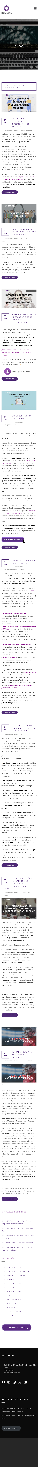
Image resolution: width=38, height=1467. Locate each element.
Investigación (26, 130)
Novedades (12, 1304)
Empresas (24, 238)
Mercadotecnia (26, 1061)
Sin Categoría (14, 1312)
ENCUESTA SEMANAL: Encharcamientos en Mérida (19, 1243)
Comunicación (14, 1268)
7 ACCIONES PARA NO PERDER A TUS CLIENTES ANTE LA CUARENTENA (23, 728)
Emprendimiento (15, 1284)
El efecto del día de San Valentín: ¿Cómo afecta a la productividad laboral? (17, 884)
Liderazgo (12, 1296)
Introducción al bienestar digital (19, 685)
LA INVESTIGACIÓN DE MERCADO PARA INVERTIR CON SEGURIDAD (24, 231)
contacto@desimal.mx (12, 1373)
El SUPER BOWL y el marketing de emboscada (22, 1054)
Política (11, 1308)
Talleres (11, 1316)
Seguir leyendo (10, 192)
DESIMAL (11, 1280)
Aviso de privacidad (11, 1428)
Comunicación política (19, 1272)
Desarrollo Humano (16, 569)
